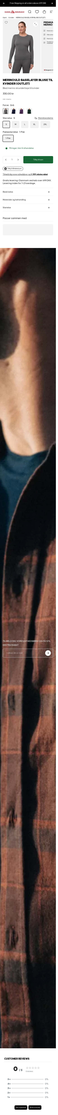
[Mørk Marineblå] (13, 111)
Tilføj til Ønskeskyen (14, 168)
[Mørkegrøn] (29, 111)
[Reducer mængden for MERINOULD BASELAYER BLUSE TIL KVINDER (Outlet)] (6, 159)
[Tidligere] (4, 3)
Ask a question (21, 1107)
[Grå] (5, 111)
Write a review (35, 1107)
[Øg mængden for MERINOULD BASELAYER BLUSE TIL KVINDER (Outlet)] (18, 159)
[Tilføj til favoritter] (6, 22)
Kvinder (11, 17)
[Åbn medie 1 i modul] (35, 24)
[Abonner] (48, 653)
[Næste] (52, 3)
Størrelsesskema (45, 118)
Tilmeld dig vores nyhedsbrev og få (25, 174)
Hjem (5, 17)
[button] (28, 1079)
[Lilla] (21, 111)
